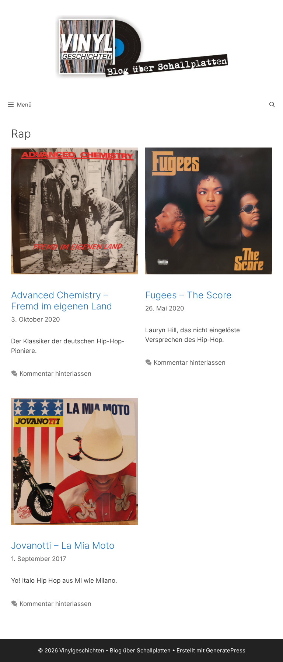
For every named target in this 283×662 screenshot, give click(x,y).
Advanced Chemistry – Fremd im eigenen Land (61, 301)
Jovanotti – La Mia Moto (63, 545)
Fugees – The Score (188, 295)
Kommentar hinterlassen (55, 373)
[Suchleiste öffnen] (272, 105)
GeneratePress (225, 650)
